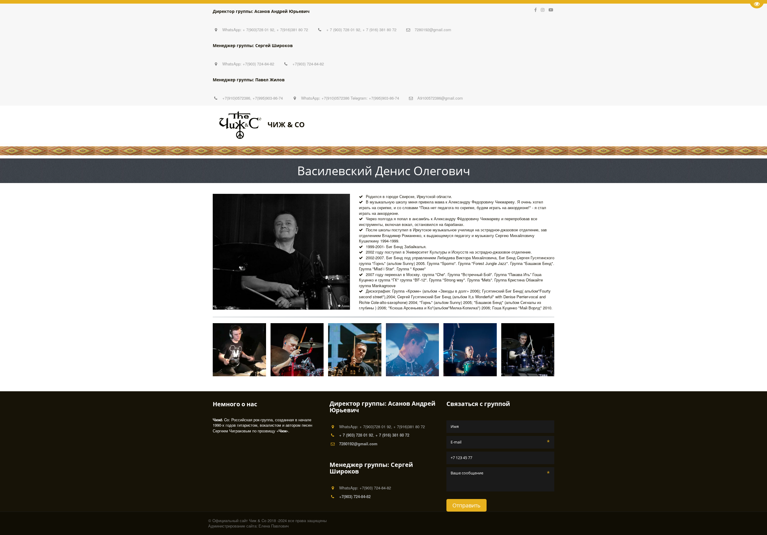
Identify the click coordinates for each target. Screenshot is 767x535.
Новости (401, 125)
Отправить (466, 505)
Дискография (513, 125)
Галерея (479, 125)
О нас (455, 125)
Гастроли (428, 125)
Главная (374, 125)
